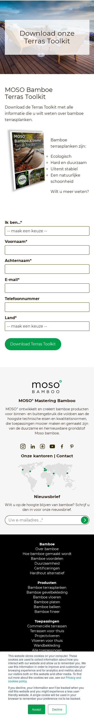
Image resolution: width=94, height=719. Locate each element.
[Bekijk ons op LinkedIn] (33, 446)
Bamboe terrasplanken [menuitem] (47, 587)
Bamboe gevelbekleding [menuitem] (47, 592)
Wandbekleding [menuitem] (47, 645)
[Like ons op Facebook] (62, 446)
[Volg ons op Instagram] (23, 446)
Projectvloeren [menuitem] (47, 636)
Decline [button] (57, 709)
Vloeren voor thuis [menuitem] (47, 640)
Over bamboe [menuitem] (47, 549)
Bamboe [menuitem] (47, 544)
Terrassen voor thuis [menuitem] (47, 631)
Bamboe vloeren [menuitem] (47, 597)
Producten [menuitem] (47, 583)
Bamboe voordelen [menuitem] (47, 558)
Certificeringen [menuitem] (47, 568)
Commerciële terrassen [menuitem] (47, 626)
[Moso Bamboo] (47, 382)
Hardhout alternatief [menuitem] (47, 573)
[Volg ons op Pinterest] (72, 446)
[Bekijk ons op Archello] (42, 446)
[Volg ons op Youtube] (52, 446)
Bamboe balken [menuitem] (47, 607)
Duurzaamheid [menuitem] (47, 563)
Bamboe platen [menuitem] (47, 602)
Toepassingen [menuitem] (47, 621)
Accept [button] (36, 709)
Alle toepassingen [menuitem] (47, 650)
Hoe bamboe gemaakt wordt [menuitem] (47, 554)
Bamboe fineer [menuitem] (47, 611)
